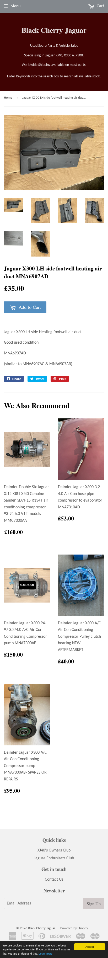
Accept (89, 947)
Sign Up (94, 903)
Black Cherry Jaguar (54, 30)
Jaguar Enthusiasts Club (54, 858)
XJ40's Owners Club (54, 850)
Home (8, 97)
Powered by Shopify (74, 928)
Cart (100, 6)
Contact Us (54, 879)
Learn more (45, 953)
